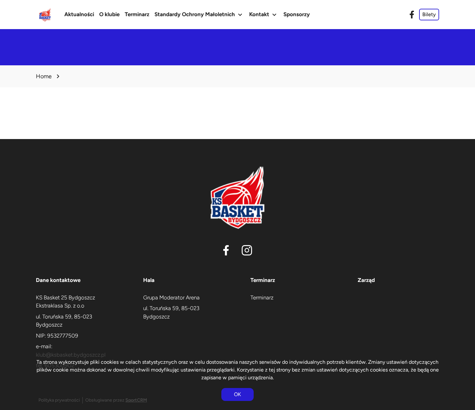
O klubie (109, 14)
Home (44, 76)
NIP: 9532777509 (57, 335)
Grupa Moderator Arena (171, 297)
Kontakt (263, 14)
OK (237, 394)
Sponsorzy (296, 14)
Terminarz (137, 14)
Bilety (429, 14)
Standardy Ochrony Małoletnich (199, 14)
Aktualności (79, 14)
